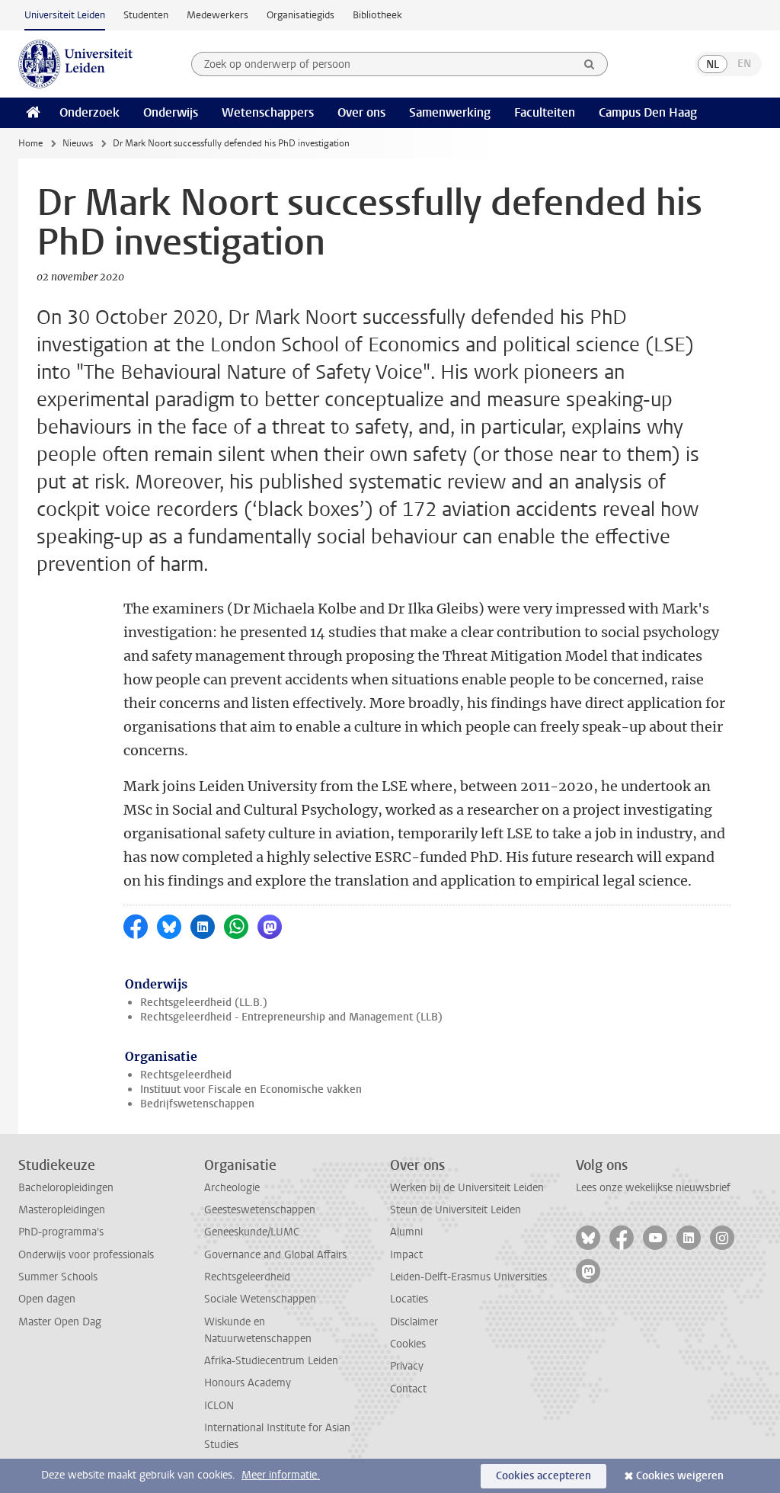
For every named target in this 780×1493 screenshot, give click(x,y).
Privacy (407, 1366)
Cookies (408, 1344)
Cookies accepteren (543, 1476)
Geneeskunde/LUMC (251, 1232)
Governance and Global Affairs (275, 1255)
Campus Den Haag (648, 112)
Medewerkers (217, 14)
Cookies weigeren (680, 1476)
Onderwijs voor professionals (86, 1255)
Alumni (406, 1232)
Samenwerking (450, 112)
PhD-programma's (61, 1232)
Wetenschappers (268, 112)
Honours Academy (247, 1383)
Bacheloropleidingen (65, 1188)
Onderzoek (89, 112)
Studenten (145, 14)
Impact (406, 1255)
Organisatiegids (300, 14)
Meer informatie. (280, 1475)
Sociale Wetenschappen (260, 1299)
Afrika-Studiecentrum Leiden (271, 1361)
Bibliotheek (377, 14)
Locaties (409, 1299)
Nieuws (77, 143)
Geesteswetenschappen (259, 1210)
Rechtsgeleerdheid (186, 1075)
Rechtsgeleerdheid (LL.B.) (203, 1002)
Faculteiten (544, 112)
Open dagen (46, 1299)
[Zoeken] (589, 64)
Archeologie (232, 1188)
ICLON (219, 1405)
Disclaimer (414, 1322)
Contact (408, 1389)
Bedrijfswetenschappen (197, 1104)
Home (30, 143)
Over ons (361, 112)
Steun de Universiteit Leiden (455, 1210)
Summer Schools (58, 1277)
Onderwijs (170, 112)
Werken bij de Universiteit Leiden (467, 1188)
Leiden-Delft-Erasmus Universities (468, 1277)
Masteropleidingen (61, 1210)
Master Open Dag (59, 1322)
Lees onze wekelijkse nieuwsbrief (653, 1188)
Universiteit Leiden (64, 14)
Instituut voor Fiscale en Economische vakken (251, 1089)
